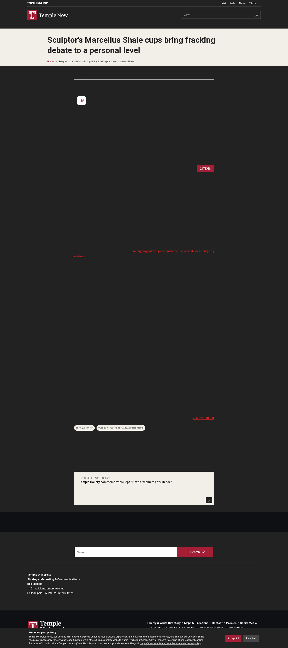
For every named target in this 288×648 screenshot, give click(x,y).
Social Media (248, 623)
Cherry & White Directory (164, 623)
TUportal (253, 3)
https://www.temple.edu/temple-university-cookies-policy (170, 643)
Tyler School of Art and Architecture (121, 427)
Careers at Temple (211, 628)
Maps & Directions (196, 623)
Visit (224, 3)
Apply (232, 3)
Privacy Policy (236, 628)
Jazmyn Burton (203, 417)
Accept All (233, 638)
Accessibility (186, 628)
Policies (231, 623)
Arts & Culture (84, 427)
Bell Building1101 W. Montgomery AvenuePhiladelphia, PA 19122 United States (50, 588)
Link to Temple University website (49, 627)
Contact (217, 623)
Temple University (37, 3)
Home (50, 61)
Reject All (251, 638)
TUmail (170, 628)
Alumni (242, 3)
